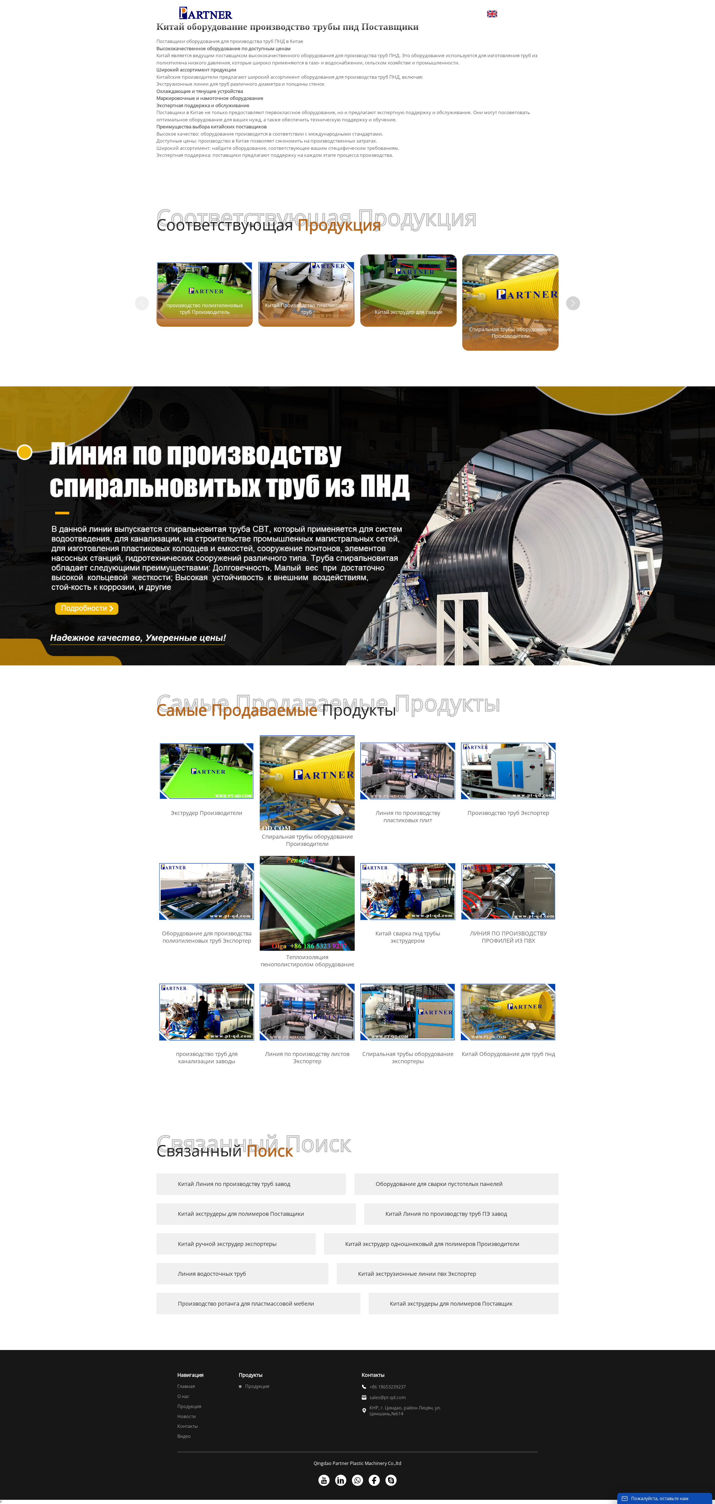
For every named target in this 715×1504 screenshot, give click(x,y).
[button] (573, 303)
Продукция (189, 1406)
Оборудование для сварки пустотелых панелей (439, 1184)
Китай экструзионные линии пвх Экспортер (417, 1273)
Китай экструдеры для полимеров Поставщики (241, 1213)
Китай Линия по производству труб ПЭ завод (446, 1213)
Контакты (187, 1426)
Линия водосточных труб (212, 1273)
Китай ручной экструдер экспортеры (227, 1244)
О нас (183, 1396)
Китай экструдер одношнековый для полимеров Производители (432, 1244)
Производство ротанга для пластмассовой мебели (246, 1303)
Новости (186, 1416)
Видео (184, 1436)
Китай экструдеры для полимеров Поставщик (451, 1303)
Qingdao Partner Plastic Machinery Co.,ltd (357, 1463)
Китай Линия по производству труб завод (234, 1184)
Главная (186, 1386)
